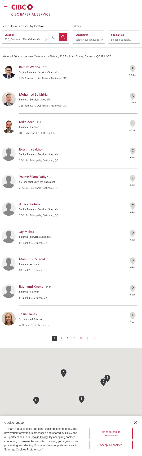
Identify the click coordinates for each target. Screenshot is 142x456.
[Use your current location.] (53, 37)
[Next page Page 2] (94, 338)
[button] (40, 26)
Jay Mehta (26, 231)
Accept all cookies (111, 445)
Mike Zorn (26, 122)
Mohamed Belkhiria (33, 94)
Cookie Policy (39, 437)
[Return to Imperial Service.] (22, 7)
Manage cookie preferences (111, 433)
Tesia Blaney (28, 314)
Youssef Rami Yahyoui (35, 176)
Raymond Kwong (31, 286)
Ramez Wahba (29, 67)
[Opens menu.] (6, 6)
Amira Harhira (29, 204)
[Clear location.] (46, 39)
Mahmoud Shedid (32, 259)
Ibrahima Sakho (30, 149)
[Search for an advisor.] (63, 37)
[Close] (136, 422)
